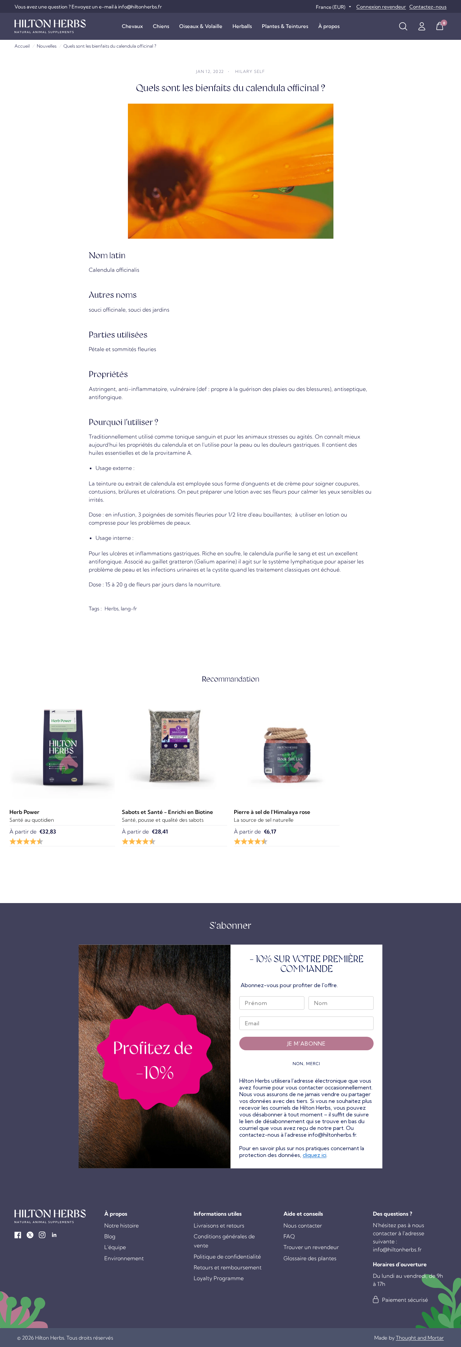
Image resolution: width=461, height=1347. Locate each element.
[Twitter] (30, 1235)
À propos (329, 26)
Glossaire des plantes (309, 1258)
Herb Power (24, 812)
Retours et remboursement (228, 1267)
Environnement (124, 1258)
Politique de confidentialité (227, 1256)
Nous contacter (302, 1225)
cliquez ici (314, 1155)
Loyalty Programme (219, 1278)
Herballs (242, 26)
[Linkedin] (54, 1235)
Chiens (161, 26)
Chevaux (132, 26)
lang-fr (129, 608)
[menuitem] (132, 26)
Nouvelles (46, 46)
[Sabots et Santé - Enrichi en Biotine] (174, 747)
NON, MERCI (306, 1063)
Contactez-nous (427, 7)
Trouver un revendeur (311, 1247)
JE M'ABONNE (306, 1043)
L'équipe (115, 1247)
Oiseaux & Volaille (200, 26)
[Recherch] (403, 26)
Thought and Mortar (420, 1338)
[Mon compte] (422, 26)
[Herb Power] (62, 747)
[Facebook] (18, 1235)
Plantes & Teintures (285, 26)
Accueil (22, 46)
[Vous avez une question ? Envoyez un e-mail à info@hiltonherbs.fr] (88, 7)
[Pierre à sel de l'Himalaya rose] (287, 747)
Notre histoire (121, 1225)
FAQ (289, 1236)
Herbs (111, 608)
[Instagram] (42, 1235)
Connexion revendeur (381, 7)
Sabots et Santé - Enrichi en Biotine (167, 812)
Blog (109, 1236)
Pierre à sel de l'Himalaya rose (272, 812)
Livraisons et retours (219, 1225)
